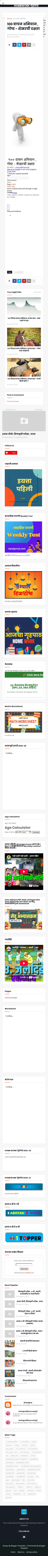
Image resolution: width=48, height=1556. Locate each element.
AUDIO (34, 1442)
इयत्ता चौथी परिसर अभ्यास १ (22, 1462)
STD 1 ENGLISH (20, 1449)
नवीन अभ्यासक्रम (16, 1480)
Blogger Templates (18, 1546)
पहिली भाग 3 (29, 1487)
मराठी (15, 1490)
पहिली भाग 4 (37, 1487)
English (17, 1445)
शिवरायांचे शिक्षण (29, 1361)
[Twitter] (19, 45)
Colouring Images (11, 998)
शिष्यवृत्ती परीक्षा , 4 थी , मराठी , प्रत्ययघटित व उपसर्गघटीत (29, 1292)
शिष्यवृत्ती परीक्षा (17, 1494)
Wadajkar (28, 1403)
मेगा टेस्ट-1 (8, 1494)
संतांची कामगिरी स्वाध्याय (29, 1341)
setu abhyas (9, 1449)
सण (24, 1494)
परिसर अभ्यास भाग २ (10, 1487)
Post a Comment (13, 401)
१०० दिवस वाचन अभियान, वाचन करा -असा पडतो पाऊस (24, 319)
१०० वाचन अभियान (19, 19)
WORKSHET (24, 1456)
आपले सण (33, 1456)
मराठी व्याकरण (30, 1490)
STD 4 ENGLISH (36, 1452)
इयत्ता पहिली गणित (10, 1476)
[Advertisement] (24, 76)
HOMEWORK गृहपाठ (26, 6)
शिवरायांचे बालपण (30, 1380)
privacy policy (32, 1552)
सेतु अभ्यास (8, 1497)
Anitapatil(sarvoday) (28, 1411)
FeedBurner (29, 1273)
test (7, 1456)
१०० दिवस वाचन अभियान (11, 1442)
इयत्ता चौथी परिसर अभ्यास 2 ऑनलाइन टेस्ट (31, 1466)
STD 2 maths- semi (11, 1452)
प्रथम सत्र (8, 1490)
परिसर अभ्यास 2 (9, 1483)
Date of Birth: (10, 832)
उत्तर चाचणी (30, 1476)
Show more (37, 292)
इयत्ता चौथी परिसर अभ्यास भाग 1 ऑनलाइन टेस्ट (16, 1459)
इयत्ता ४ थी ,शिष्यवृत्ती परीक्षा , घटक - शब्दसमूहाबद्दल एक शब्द (29, 1332)
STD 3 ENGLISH (24, 1452)
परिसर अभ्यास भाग (20, 1483)
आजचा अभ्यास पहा (18, 1163)
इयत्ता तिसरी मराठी (10, 1473)
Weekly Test (14, 1456)
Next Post (38, 410)
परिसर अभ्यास (31, 1480)
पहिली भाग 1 (21, 1487)
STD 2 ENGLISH (32, 1449)
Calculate (36, 832)
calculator (9, 1445)
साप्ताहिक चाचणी (31, 1494)
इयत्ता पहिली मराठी (21, 1476)
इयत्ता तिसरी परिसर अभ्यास (34, 1469)
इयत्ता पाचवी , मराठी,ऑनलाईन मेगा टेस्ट (29, 1372)
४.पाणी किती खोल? (29, 1351)
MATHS (33, 1445)
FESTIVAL (25, 1445)
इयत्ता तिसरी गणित (10, 1469)
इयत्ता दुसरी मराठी (31, 1473)
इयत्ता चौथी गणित (10, 1462)
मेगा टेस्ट (39, 1490)
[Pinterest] (24, 45)
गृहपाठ (7, 1480)
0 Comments (14, 37)
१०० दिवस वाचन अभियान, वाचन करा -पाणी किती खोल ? (24, 380)
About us (20, 1552)
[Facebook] (14, 45)
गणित (37, 1476)
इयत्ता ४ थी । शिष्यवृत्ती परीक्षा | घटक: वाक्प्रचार (29, 1322)
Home (9, 19)
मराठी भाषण (21, 1490)
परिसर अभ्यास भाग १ (32, 1483)
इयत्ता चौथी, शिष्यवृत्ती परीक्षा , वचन (18, 434)
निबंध (23, 1480)
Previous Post (10, 410)
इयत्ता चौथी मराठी (34, 1459)
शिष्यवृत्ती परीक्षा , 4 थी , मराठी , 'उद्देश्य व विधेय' (29, 1312)
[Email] (29, 45)
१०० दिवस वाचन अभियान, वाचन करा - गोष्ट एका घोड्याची (24, 349)
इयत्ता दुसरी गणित (21, 1473)
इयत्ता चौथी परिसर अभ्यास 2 (12, 1466)
